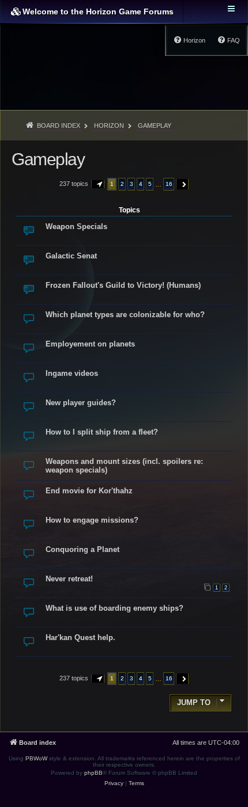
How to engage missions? (92, 520)
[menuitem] (228, 40)
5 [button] (150, 184)
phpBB (93, 773)
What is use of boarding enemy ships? (114, 608)
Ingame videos (72, 373)
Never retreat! (69, 578)
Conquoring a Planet (82, 549)
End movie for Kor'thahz (89, 490)
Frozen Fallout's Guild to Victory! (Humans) (123, 285)
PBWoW (36, 758)
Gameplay (48, 159)
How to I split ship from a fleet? (102, 432)
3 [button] (131, 184)
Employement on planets (90, 344)
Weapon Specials (76, 226)
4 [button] (140, 184)
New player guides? (81, 402)
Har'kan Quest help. (80, 637)
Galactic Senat (71, 256)
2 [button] (122, 184)
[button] (98, 184)
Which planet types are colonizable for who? (125, 314)
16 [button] (169, 184)
